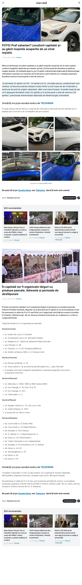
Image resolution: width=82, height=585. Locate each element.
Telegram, (41, 190)
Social (18, 57)
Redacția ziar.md (13, 198)
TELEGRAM (47, 103)
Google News (24, 190)
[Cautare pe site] (79, 2)
